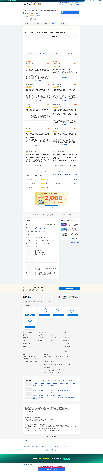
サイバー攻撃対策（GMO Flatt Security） (51, 446)
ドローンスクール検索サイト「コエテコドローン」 (51, 358)
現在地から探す (40, 340)
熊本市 (54, 397)
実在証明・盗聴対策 (26, 446)
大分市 (60, 397)
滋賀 (34, 390)
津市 (54, 385)
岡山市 (48, 395)
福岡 (34, 397)
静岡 (39, 385)
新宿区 (67, 383)
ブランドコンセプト (66, 343)
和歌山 (63, 390)
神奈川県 (36, 228)
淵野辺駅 (36, 231)
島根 (39, 395)
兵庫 (51, 390)
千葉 (59, 383)
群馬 (46, 383)
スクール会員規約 (66, 335)
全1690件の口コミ (40, 15)
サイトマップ (65, 348)
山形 (64, 380)
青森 (40, 380)
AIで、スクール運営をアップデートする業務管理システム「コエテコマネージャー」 (56, 362)
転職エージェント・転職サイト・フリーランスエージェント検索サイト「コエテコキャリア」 (57, 359)
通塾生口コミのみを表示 (73, 57)
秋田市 (60, 380)
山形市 (66, 380)
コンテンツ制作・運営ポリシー (67, 349)
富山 (39, 387)
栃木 (39, 383)
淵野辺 (44, 228)
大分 (57, 397)
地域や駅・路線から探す (41, 334)
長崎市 (48, 397)
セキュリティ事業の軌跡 (65, 446)
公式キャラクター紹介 (66, 345)
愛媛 (45, 392)
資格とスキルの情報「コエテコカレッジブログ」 (51, 367)
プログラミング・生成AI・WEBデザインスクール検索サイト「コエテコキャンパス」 (56, 356)
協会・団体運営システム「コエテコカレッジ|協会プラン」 (52, 372)
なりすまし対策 (59, 446)
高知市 (54, 392)
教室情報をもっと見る (55, 20)
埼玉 (52, 383)
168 (60, 171)
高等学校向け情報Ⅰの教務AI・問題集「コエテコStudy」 (52, 369)
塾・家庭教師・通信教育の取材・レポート (29, 343)
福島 (69, 380)
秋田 (58, 380)
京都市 (42, 390)
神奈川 (71, 383)
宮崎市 (65, 397)
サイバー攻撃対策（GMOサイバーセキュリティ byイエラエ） (37, 446)
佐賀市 (42, 397)
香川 (39, 392)
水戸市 (36, 383)
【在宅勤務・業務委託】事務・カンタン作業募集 (30, 361)
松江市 (42, 395)
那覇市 (36, 398)
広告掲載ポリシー (66, 351)
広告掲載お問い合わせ (54, 338)
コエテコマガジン (25, 337)
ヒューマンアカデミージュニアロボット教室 (42, 261)
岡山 (45, 395)
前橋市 (49, 383)
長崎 (45, 397)
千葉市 (61, 383)
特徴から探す (40, 338)
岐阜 (34, 385)
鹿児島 (69, 397)
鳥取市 (36, 395)
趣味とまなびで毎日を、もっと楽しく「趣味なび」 (51, 370)
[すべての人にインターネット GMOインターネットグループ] (95, 1)
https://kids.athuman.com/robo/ (40, 266)
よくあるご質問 (53, 334)
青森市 (43, 380)
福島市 (72, 380)
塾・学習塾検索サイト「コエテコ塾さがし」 (50, 361)
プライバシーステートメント (67, 338)
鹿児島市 (72, 397)
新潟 (34, 387)
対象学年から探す (40, 335)
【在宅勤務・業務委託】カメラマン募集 (29, 359)
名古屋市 (48, 385)
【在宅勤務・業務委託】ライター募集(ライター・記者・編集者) (32, 358)
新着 (24, 338)
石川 (45, 387)
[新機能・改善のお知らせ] (58, 4)
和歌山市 (66, 390)
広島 (51, 395)
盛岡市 (49, 380)
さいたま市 (55, 383)
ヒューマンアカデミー (38, 263)
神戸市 (54, 390)
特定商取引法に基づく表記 (67, 337)
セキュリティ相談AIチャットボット (57, 445)
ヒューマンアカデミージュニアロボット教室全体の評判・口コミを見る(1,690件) (63, 174)
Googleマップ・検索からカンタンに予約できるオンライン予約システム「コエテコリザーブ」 (57, 364)
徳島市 (36, 392)
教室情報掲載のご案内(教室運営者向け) (65, 2)
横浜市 (74, 383)
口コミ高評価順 (36, 53)
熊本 (51, 397)
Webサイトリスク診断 (49, 445)
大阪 (45, 390)
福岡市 (36, 397)
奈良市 (60, 390)
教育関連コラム (25, 345)
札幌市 (37, 380)
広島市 (54, 395)
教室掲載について (53, 337)
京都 (39, 390)
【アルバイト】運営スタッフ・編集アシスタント (30, 356)
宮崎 (63, 397)
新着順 (31, 53)
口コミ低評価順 (42, 53)
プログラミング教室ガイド (27, 334)
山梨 (57, 387)
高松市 (42, 392)
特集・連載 (25, 335)
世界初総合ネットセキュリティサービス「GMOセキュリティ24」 (32, 445)
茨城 (34, 383)
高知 (51, 392)
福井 (51, 387)
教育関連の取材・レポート (27, 346)
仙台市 (54, 380)
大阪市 (48, 390)
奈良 (57, 390)
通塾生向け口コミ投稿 (75, 242)
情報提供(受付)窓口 (53, 340)
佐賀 (39, 397)
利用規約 (64, 334)
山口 (57, 395)
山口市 (60, 395)
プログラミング (25, 340)
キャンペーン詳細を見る (51, 207)
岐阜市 (36, 385)
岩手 (46, 380)
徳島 (34, 392)
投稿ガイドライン (66, 340)
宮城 (52, 380)
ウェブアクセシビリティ (66, 346)
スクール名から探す (41, 337)
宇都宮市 (42, 383)
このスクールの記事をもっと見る (72, 238)
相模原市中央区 (40, 228)
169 (63, 171)
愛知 (45, 385)
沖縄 (34, 398)
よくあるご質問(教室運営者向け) (75, 2)
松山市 (48, 392)
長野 (63, 387)
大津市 (36, 390)
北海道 (34, 380)
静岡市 (42, 385)
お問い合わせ (52, 335)
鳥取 (34, 395)
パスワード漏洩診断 (43, 445)
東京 (65, 383)
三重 (52, 385)
